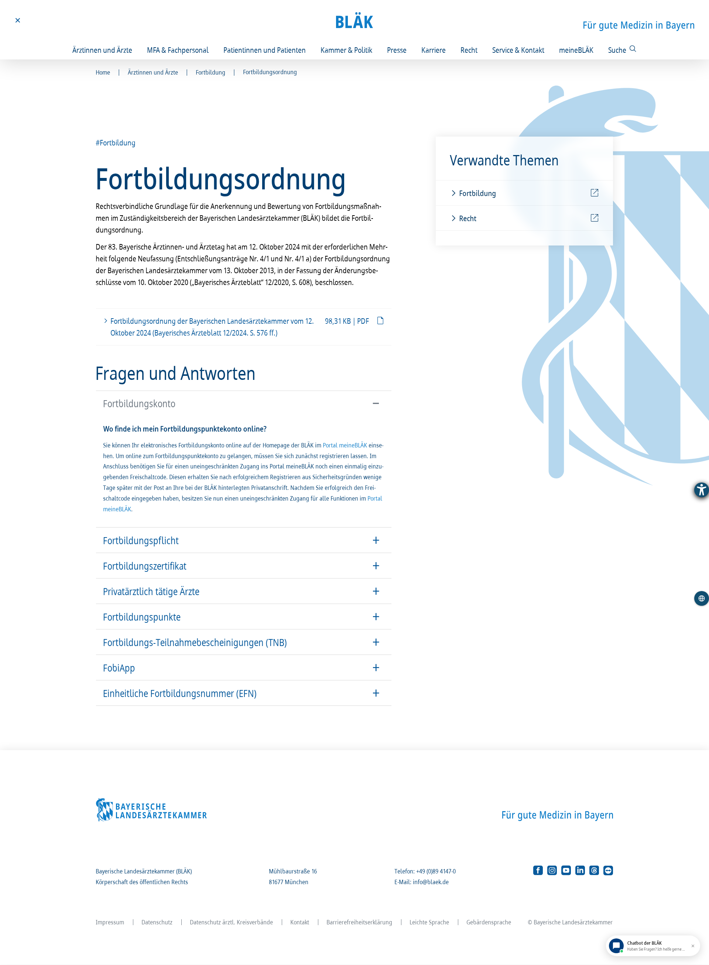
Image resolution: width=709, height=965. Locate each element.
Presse (397, 50)
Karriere (434, 50)
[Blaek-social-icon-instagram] (552, 870)
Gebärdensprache (489, 922)
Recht (469, 50)
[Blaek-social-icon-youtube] (566, 870)
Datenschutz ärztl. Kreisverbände (231, 922)
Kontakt (300, 922)
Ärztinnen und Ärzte (103, 50)
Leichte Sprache (429, 922)
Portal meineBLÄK (345, 445)
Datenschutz (157, 922)
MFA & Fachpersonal (178, 50)
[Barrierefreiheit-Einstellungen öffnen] (701, 489)
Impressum (110, 922)
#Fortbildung (116, 142)
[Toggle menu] (18, 20)
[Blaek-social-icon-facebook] (538, 870)
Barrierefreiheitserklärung (360, 922)
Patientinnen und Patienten (265, 50)
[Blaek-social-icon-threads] (594, 870)
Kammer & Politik (347, 50)
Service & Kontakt (519, 50)
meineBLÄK (576, 50)
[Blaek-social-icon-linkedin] (580, 870)
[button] (243, 403)
